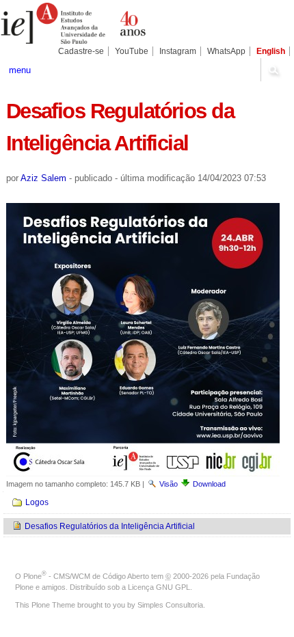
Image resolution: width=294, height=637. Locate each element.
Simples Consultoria (170, 605)
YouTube (131, 51)
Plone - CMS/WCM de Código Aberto (86, 576)
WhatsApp (226, 51)
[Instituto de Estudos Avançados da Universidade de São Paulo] (73, 23)
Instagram (177, 51)
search (273, 69)
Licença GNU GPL (159, 587)
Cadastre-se (81, 51)
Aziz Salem (43, 178)
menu (20, 70)
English (270, 51)
